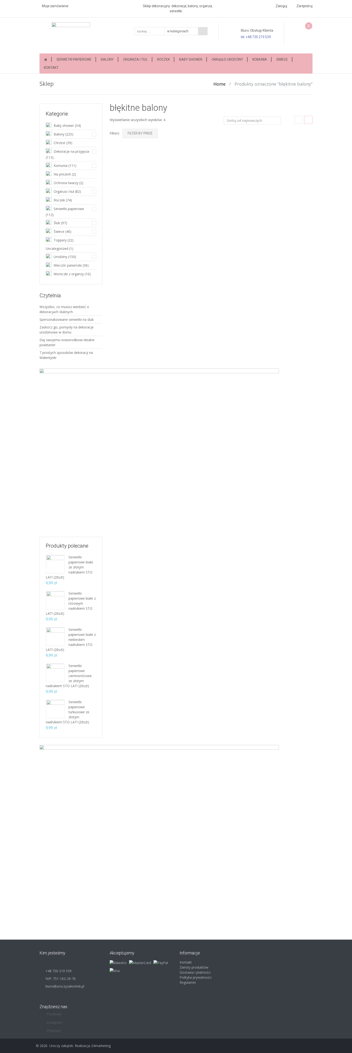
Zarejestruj (304, 6)
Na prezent (62, 174)
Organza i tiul (135, 59)
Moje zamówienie (55, 6)
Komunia (259, 59)
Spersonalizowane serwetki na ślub (67, 319)
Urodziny (60, 256)
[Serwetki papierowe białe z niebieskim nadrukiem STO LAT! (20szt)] (55, 636)
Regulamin (188, 982)
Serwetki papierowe (74, 59)
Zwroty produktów (194, 967)
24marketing (101, 1045)
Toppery (60, 240)
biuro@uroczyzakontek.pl (64, 986)
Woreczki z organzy (69, 274)
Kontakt (51, 68)
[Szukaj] (203, 31)
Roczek (163, 59)
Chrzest (59, 142)
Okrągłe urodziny (227, 59)
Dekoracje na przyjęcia (71, 151)
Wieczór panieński (68, 265)
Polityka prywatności (195, 977)
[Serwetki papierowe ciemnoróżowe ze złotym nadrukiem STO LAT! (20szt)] (55, 672)
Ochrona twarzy (66, 183)
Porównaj (117, 158)
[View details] (141, 178)
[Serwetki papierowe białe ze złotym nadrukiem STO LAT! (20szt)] (55, 564)
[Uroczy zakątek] (71, 35)
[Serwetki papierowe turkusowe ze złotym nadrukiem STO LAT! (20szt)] (55, 708)
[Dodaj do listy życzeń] (117, 165)
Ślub (57, 223)
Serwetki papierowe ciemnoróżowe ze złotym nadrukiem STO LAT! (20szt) (69, 675)
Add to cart (159, 209)
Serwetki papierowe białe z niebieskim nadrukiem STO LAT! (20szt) (71, 639)
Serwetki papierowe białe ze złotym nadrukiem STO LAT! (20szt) (69, 567)
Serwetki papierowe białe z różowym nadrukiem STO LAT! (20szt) (71, 603)
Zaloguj (281, 6)
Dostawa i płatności (195, 972)
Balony (107, 59)
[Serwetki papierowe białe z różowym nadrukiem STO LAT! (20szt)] (55, 600)
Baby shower (190, 59)
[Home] (45, 59)
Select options (299, 209)
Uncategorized (57, 248)
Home (219, 84)
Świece (282, 59)
